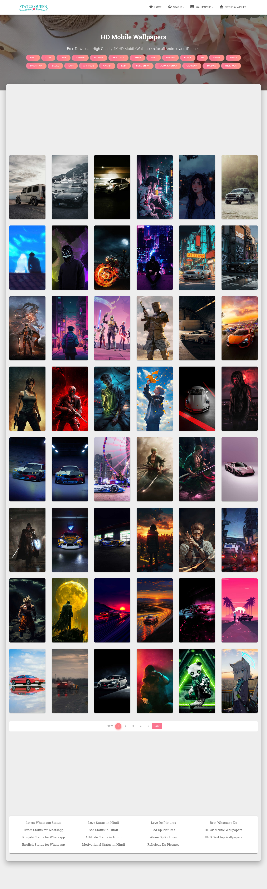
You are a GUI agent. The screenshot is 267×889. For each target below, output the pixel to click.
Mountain (36, 65)
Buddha (211, 65)
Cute (63, 57)
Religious (231, 65)
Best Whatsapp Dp (223, 822)
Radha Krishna (168, 65)
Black (187, 57)
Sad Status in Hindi (103, 830)
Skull (55, 65)
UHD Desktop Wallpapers (223, 837)
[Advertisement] (133, 117)
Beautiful (118, 57)
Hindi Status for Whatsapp (43, 830)
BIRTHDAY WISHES (235, 7)
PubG (154, 57)
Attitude (88, 65)
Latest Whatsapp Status (43, 822)
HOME (157, 7)
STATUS (177, 7)
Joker (137, 57)
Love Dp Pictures (163, 822)
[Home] (33, 7)
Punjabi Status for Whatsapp (43, 837)
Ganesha (191, 65)
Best (33, 57)
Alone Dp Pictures (163, 837)
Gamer (107, 65)
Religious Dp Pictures (163, 844)
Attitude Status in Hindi (104, 837)
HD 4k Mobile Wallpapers (223, 830)
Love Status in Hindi (103, 822)
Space (233, 57)
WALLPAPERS (203, 7)
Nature (80, 57)
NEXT (157, 726)
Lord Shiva (142, 65)
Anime (216, 57)
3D (202, 57)
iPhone (170, 57)
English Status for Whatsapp (43, 844)
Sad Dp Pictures (163, 830)
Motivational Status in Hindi (103, 844)
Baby (124, 65)
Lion (71, 65)
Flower (98, 57)
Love (48, 57)
